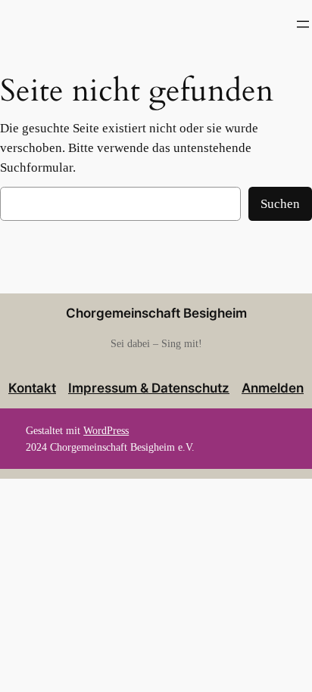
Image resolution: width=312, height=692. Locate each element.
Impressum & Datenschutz (148, 388)
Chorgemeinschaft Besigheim (156, 313)
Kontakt (32, 388)
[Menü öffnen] (303, 24)
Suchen (280, 204)
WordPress (106, 430)
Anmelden (273, 388)
